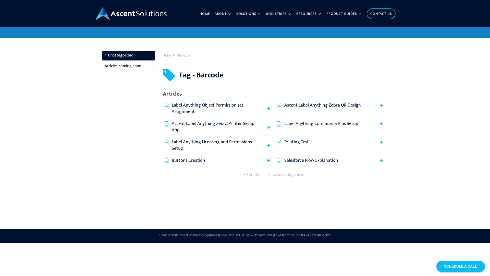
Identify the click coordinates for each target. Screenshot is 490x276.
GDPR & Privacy (217, 235)
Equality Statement (259, 235)
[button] (128, 56)
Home (205, 14)
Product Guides (341, 14)
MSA (231, 235)
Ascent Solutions (194, 235)
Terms (240, 235)
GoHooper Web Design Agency (311, 235)
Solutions (246, 14)
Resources (306, 14)
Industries (276, 14)
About (221, 14)
